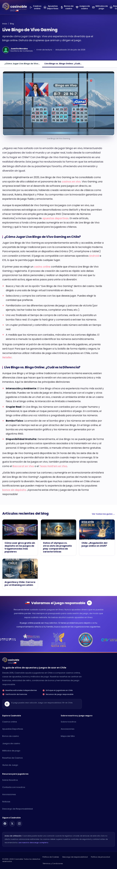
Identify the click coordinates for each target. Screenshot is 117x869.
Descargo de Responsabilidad (17, 808)
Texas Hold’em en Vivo (53, 466)
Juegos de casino (11, 743)
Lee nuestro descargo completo (33, 842)
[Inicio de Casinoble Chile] (14, 6)
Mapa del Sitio (68, 736)
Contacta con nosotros (13, 787)
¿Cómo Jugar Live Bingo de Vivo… (22, 63)
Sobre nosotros (68, 721)
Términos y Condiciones (53, 863)
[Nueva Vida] (58, 640)
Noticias (6, 801)
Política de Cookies (51, 857)
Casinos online (9, 721)
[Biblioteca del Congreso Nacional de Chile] (31, 640)
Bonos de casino (10, 736)
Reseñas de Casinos (12, 758)
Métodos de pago (11, 750)
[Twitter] (12, 823)
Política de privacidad (100, 857)
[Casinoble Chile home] (10, 659)
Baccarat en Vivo (23, 466)
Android (94, 255)
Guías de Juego (10, 765)
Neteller (7, 357)
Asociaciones (67, 729)
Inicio (4, 23)
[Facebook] (5, 823)
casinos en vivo (71, 181)
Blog (12, 23)
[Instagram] (19, 823)
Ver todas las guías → (103, 513)
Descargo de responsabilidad (75, 857)
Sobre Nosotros (10, 780)
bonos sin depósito (14, 489)
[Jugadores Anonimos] (85, 640)
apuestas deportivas (55, 218)
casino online (42, 266)
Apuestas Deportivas (12, 729)
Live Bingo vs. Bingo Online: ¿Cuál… (63, 63)
